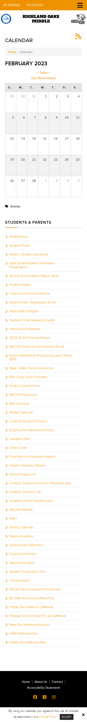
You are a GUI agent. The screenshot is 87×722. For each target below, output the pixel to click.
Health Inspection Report (27, 465)
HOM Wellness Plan (23, 633)
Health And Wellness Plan (27, 642)
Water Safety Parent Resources (31, 368)
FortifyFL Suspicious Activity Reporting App (40, 483)
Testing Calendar (21, 527)
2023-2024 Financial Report (29, 338)
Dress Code (17, 448)
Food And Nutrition (23, 554)
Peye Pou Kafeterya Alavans (29, 625)
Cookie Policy (48, 716)
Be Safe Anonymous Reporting (31, 598)
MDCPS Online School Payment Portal (36, 347)
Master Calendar (21, 412)
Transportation (19, 580)
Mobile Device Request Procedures (34, 589)
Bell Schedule (19, 403)
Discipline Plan (19, 439)
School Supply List (22, 474)
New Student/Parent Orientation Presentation (32, 265)
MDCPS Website (21, 510)
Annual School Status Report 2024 (34, 276)
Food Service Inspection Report (32, 457)
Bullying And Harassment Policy (32, 430)
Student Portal (19, 245)
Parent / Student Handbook (29, 254)
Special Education (22, 563)
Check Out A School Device (29, 293)
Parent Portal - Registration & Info (32, 302)
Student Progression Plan (27, 572)
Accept (66, 716)
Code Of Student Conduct (28, 421)
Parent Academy (21, 536)
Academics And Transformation (31, 501)
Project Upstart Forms (24, 386)
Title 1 (13, 518)
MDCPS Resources (23, 395)
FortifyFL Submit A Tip (25, 492)
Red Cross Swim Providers (28, 377)
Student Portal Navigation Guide (32, 320)
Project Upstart (19, 285)
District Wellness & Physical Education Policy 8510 (40, 357)
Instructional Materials (24, 329)
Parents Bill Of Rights (24, 311)
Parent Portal (18, 237)
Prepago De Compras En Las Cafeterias (37, 616)
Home (12, 52)
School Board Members (26, 545)
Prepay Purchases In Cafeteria (31, 607)
